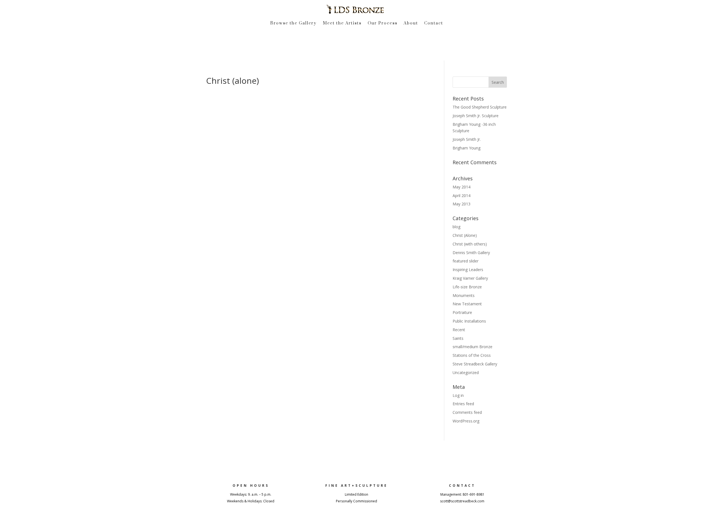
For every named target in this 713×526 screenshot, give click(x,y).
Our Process (382, 23)
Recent (459, 329)
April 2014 (461, 195)
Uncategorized (466, 372)
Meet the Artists (342, 23)
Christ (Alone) (465, 235)
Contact (433, 23)
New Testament (467, 303)
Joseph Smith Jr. (467, 139)
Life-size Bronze (467, 286)
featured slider (465, 261)
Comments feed (467, 412)
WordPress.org (466, 421)
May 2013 (461, 204)
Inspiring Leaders (468, 269)
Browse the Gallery (293, 23)
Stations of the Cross (472, 355)
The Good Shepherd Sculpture (480, 107)
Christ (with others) (470, 244)
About (411, 23)
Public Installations (469, 321)
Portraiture (462, 312)
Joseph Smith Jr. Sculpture (476, 115)
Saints (458, 338)
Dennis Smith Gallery (471, 252)
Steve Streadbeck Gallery (475, 364)
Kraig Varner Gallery (470, 278)
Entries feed (463, 403)
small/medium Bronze (472, 346)
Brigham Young (466, 148)
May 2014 (461, 187)
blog (456, 226)
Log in (458, 395)
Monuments (464, 295)
